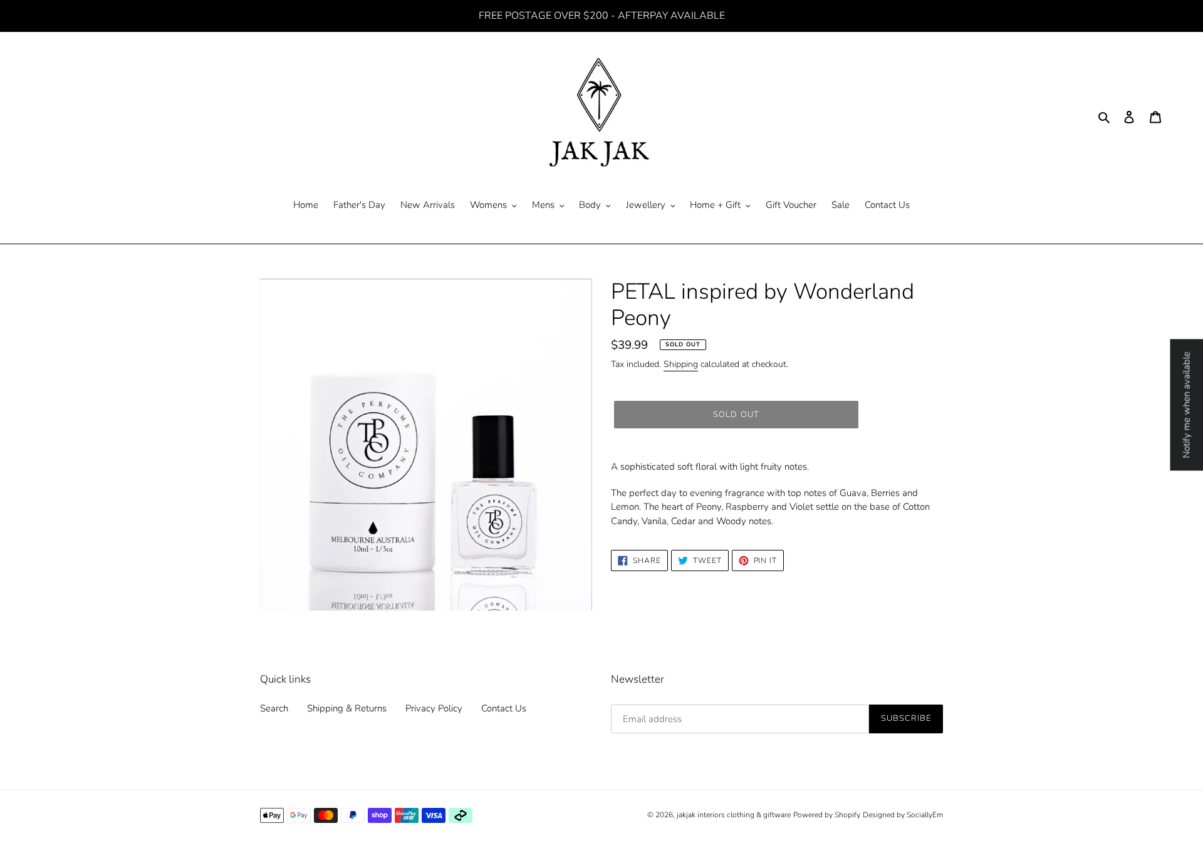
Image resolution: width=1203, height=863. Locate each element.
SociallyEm (925, 815)
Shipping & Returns (347, 708)
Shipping (681, 364)
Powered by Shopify (826, 815)
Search (274, 708)
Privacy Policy (433, 708)
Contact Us (503, 708)
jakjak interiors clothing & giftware (734, 815)
